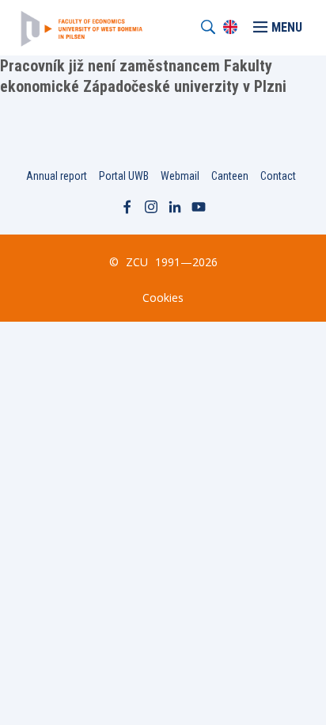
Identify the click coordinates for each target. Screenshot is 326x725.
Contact (278, 176)
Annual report (56, 176)
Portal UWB (124, 176)
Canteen (229, 176)
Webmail (180, 176)
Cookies (163, 297)
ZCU (137, 261)
